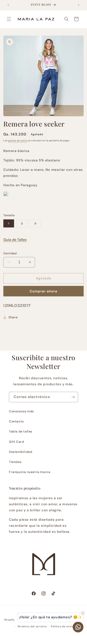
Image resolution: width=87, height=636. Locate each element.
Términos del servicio (32, 626)
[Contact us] (78, 627)
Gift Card (16, 442)
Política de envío (62, 626)
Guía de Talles (15, 239)
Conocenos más (21, 411)
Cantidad (10, 253)
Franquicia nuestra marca (29, 472)
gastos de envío (17, 140)
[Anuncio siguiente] (79, 5)
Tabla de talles (20, 431)
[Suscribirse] (73, 397)
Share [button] (13, 317)
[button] (9, 19)
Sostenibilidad (20, 452)
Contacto (16, 421)
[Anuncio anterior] (8, 5)
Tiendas (15, 462)
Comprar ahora (43, 291)
